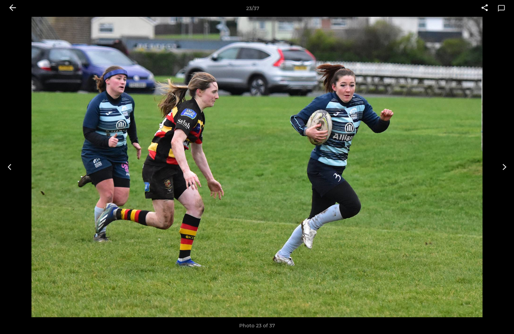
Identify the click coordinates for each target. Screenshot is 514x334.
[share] (484, 8)
